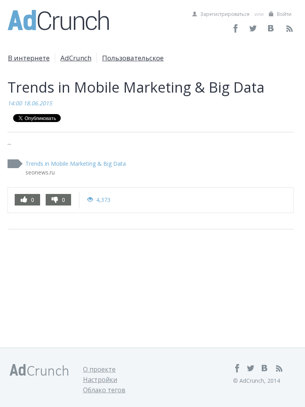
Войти (283, 14)
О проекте (99, 369)
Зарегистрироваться (224, 14)
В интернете (29, 57)
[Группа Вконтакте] (271, 28)
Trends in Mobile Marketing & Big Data (75, 163)
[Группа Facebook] (236, 28)
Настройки (100, 379)
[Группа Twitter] (253, 28)
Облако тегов (104, 390)
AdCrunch (75, 57)
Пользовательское (133, 57)
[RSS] (289, 28)
